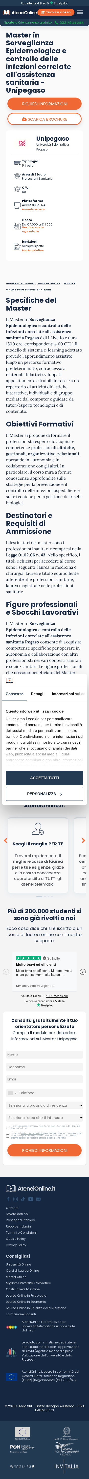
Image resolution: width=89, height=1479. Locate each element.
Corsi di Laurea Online (22, 1270)
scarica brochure (47, 119)
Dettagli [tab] (37, 694)
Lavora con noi (17, 1214)
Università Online (18, 1264)
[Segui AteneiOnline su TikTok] (23, 1199)
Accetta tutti (44, 778)
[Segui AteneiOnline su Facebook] (8, 1199)
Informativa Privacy (32, 1133)
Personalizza (41, 794)
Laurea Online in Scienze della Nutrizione (36, 1308)
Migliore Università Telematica (28, 1283)
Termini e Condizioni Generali (49, 1126)
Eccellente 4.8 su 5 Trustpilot (44, 3)
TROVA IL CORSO (58, 12)
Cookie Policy (16, 1239)
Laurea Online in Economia (26, 1302)
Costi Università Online (23, 1289)
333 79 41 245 (72, 22)
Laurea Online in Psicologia (26, 1295)
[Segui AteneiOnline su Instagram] (15, 1199)
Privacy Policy (16, 1245)
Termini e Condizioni (21, 1232)
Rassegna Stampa (20, 1220)
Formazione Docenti (21, 1314)
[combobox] (12, 1093)
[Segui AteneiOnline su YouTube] (30, 1200)
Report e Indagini (19, 1226)
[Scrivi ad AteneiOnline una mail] (38, 1199)
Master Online (16, 1277)
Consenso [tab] (14, 694)
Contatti (12, 1208)
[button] (39, 896)
